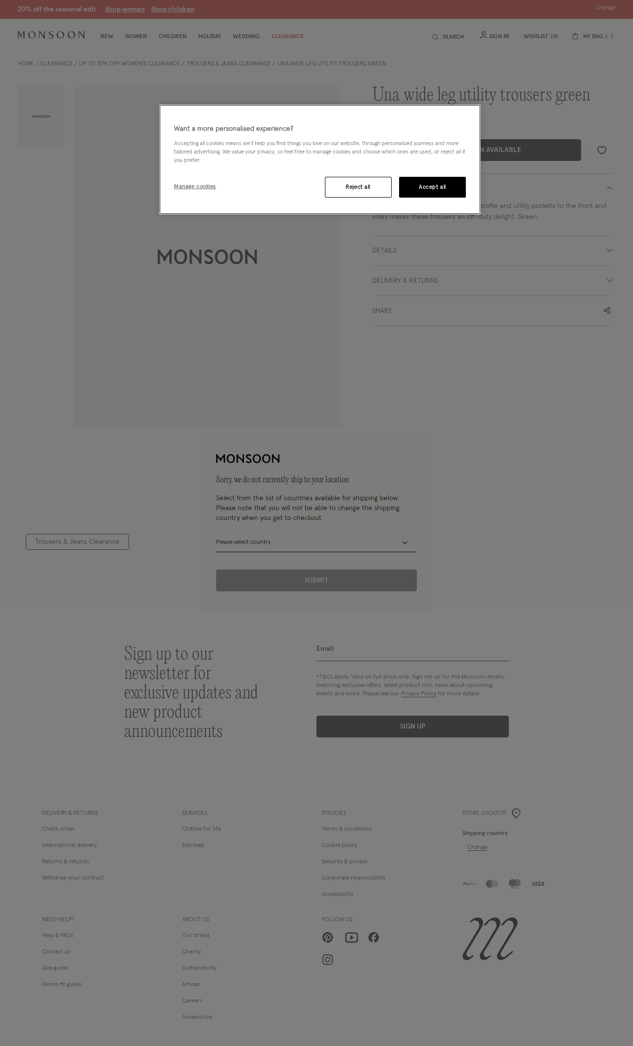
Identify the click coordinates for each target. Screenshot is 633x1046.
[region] (320, 159)
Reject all (358, 187)
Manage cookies (195, 186)
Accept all (432, 187)
